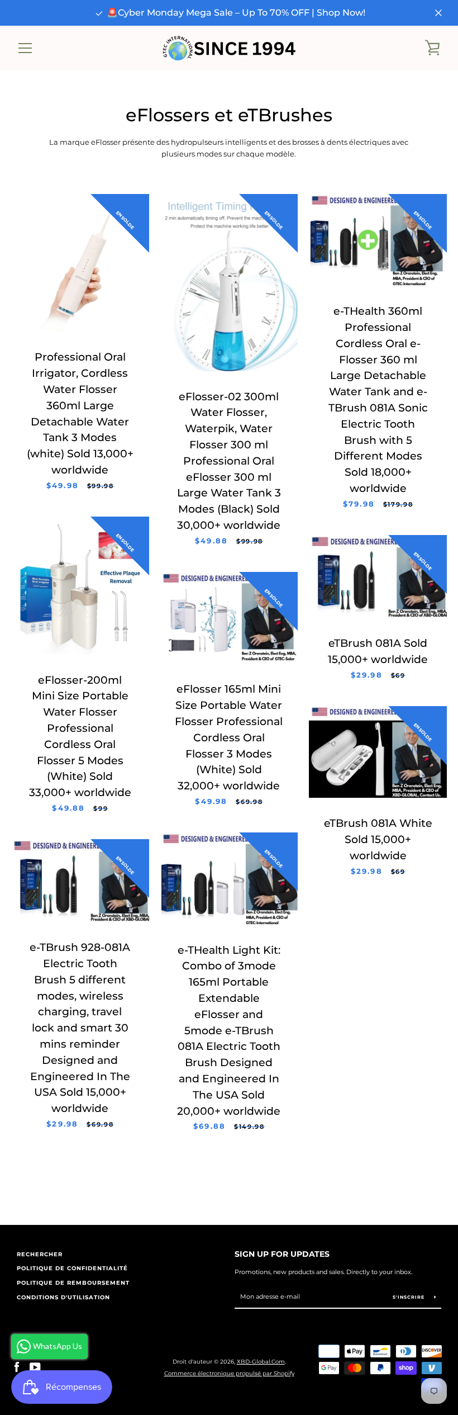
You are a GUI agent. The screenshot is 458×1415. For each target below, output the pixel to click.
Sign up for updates (282, 1254)
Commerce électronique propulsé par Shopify (229, 1373)
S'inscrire (409, 1297)
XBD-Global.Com (261, 1361)
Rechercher (40, 1254)
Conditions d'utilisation (63, 1297)
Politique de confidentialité (72, 1268)
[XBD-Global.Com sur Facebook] (16, 1367)
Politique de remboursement (73, 1283)
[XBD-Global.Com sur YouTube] (35, 1367)
